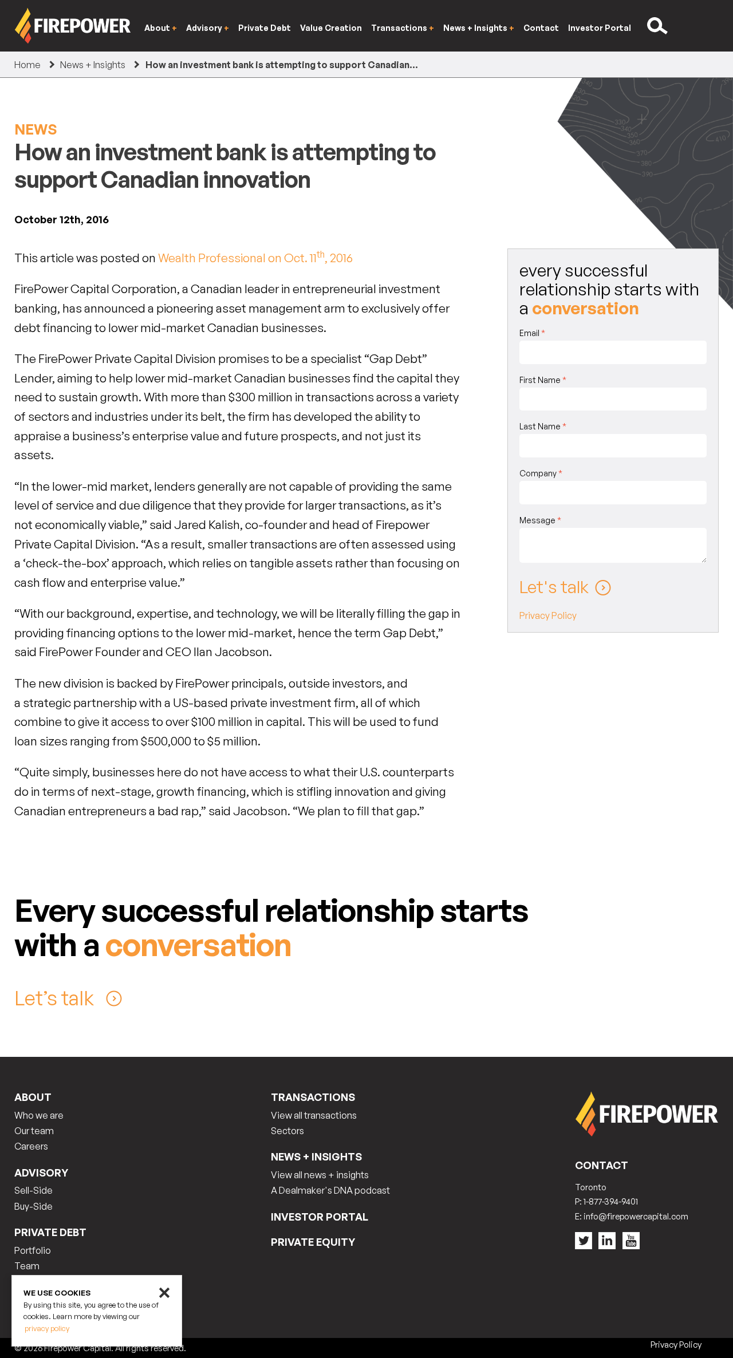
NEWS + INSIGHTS (316, 1156)
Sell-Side (33, 1190)
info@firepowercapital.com (636, 1216)
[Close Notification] (164, 1292)
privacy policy (47, 1328)
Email (532, 333)
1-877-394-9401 (611, 1201)
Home (27, 64)
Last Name (542, 426)
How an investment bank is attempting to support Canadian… (281, 64)
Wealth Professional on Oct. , (255, 257)
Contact (541, 28)
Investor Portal (599, 28)
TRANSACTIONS (313, 1097)
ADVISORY (41, 1172)
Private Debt (264, 28)
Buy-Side (33, 1206)
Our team (34, 1130)
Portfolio (32, 1250)
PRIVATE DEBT (50, 1232)
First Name (542, 380)
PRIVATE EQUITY (313, 1241)
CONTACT (601, 1165)
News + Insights (92, 64)
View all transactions (314, 1115)
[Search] (658, 25)
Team (27, 1266)
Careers (31, 1146)
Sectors (287, 1130)
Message (540, 520)
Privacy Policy (548, 615)
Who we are (39, 1115)
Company (540, 473)
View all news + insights (320, 1175)
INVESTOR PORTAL (319, 1216)
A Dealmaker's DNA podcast (330, 1190)
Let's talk (554, 587)
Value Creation (331, 28)
